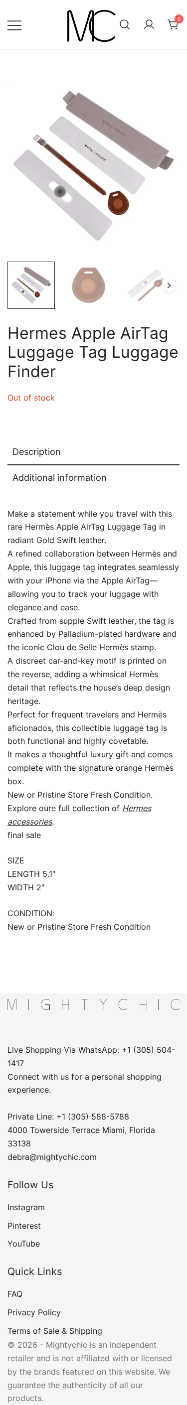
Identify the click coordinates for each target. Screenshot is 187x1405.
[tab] (93, 452)
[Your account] (149, 24)
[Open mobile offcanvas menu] (14, 24)
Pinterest (24, 1226)
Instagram (26, 1207)
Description (36, 451)
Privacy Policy (34, 1312)
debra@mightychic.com (52, 1157)
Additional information (59, 477)
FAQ (14, 1294)
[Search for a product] (125, 25)
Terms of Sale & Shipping (54, 1331)
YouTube (23, 1244)
